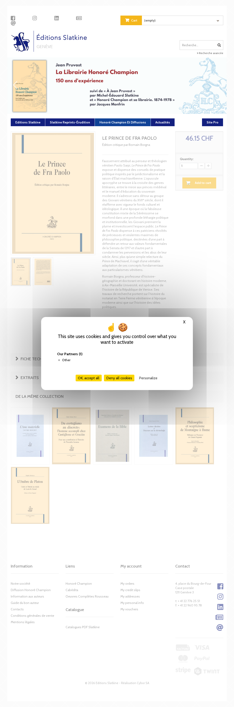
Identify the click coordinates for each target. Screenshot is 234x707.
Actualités (162, 122)
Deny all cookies (119, 378)
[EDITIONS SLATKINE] (50, 41)
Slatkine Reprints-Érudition (70, 122)
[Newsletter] (79, 18)
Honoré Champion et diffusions (122, 122)
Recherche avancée (210, 53)
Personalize (148, 378)
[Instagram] (34, 18)
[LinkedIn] (56, 18)
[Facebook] (13, 18)
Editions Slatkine (27, 122)
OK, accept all (88, 378)
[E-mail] (13, 23)
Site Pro (212, 122)
